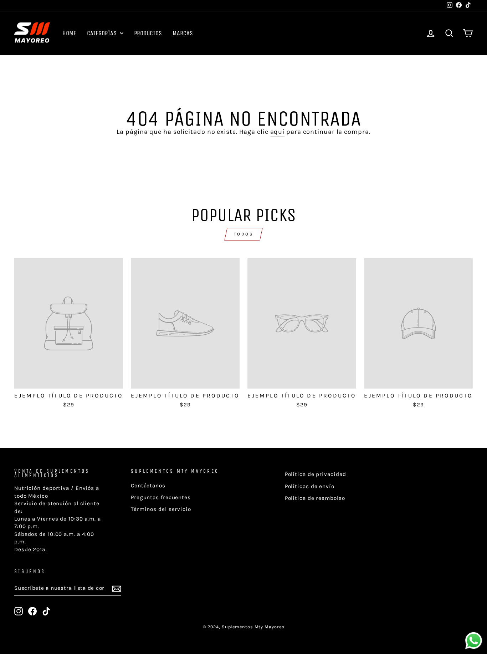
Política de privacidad (315, 474)
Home (69, 33)
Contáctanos (148, 485)
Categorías (102, 33)
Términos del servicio (161, 509)
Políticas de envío (309, 486)
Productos (148, 33)
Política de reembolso (315, 498)
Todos (243, 234)
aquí (277, 132)
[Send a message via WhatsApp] (473, 640)
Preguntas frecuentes (161, 497)
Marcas (183, 33)
